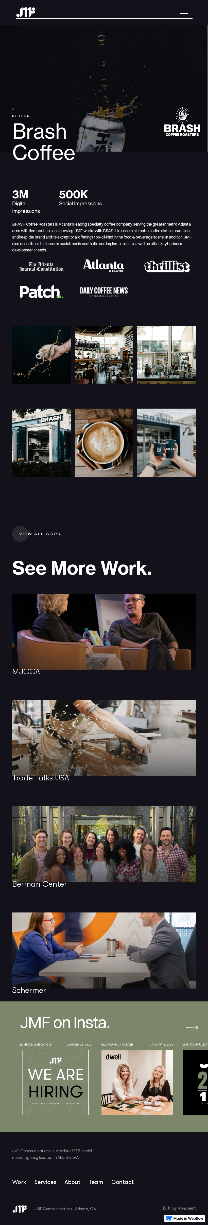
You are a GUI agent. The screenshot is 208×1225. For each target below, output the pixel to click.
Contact (122, 1181)
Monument (186, 1208)
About (72, 1181)
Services (45, 1181)
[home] (26, 12)
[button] (184, 12)
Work (19, 1181)
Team (96, 1181)
